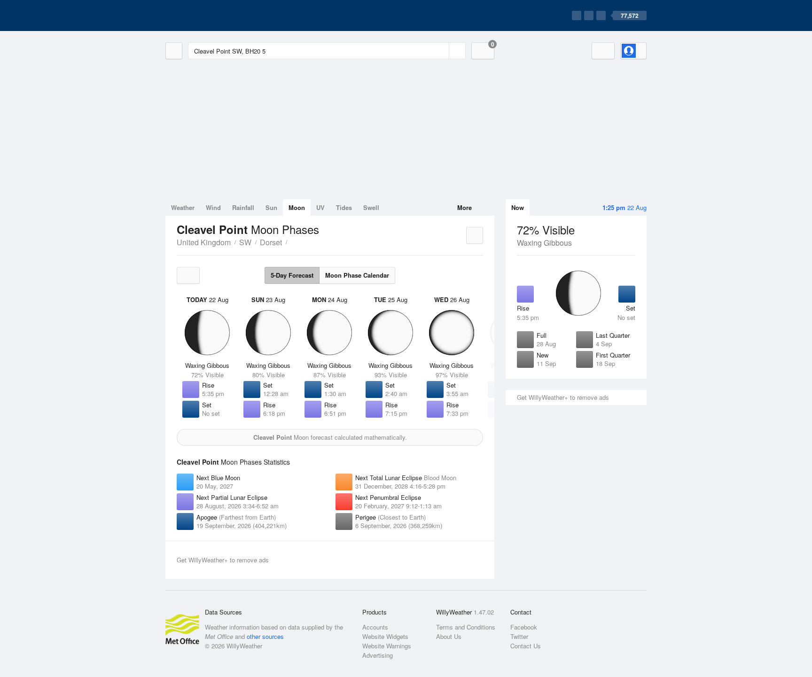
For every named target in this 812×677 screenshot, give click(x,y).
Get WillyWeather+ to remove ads (563, 397)
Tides (344, 207)
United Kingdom (204, 242)
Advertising (377, 655)
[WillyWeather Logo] (209, 15)
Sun (271, 207)
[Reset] (441, 50)
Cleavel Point (292, 241)
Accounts (375, 627)
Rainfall (243, 207)
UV (320, 207)
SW (245, 242)
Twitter (519, 636)
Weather (183, 207)
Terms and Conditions (465, 627)
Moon (297, 207)
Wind (213, 207)
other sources (265, 636)
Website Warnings (386, 645)
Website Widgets (385, 636)
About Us (448, 636)
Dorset (271, 242)
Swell (371, 207)
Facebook (523, 627)
